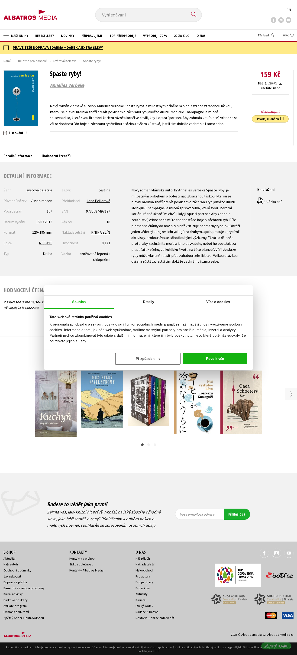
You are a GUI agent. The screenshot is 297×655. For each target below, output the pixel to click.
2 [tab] (148, 444)
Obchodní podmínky (17, 570)
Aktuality (9, 558)
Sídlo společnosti (81, 564)
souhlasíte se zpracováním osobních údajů (118, 525)
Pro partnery (144, 582)
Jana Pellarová (98, 200)
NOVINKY (67, 35)
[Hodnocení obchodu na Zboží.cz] (277, 574)
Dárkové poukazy (15, 600)
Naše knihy (19, 35)
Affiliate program (15, 606)
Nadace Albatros (147, 612)
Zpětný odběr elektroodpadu (23, 618)
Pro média (143, 588)
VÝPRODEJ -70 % (155, 35)
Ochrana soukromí (16, 612)
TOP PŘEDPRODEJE (123, 35)
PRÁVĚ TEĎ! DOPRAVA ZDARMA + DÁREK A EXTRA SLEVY (58, 47)
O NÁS (201, 35)
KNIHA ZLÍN (100, 232)
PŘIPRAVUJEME (92, 35)
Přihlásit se (236, 514)
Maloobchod (144, 570)
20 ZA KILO (182, 35)
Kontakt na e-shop (82, 558)
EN (289, 9)
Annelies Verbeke (67, 85)
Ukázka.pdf (270, 201)
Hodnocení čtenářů (56, 155)
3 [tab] (155, 444)
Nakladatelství (145, 564)
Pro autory (143, 576)
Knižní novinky (13, 594)
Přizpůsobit (145, 359)
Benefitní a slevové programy (24, 588)
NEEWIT (45, 243)
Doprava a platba (15, 582)
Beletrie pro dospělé (32, 61)
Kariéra (140, 600)
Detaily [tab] (148, 302)
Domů (7, 61)
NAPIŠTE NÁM (278, 646)
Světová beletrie (65, 61)
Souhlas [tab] (79, 302)
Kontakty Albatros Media (86, 570)
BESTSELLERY (44, 35)
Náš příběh (143, 558)
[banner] (30, 11)
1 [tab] (142, 444)
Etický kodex (144, 606)
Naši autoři (10, 564)
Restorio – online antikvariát (155, 618)
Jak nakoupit (12, 576)
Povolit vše (215, 359)
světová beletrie (39, 190)
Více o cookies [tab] (218, 302)
